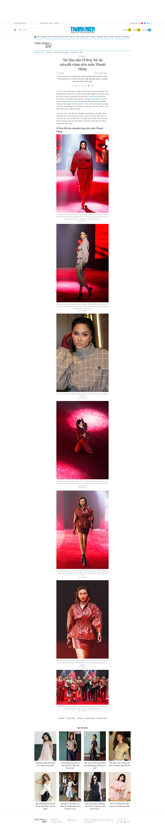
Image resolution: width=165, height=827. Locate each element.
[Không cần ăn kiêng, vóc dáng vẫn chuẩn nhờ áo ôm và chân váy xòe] (70, 786)
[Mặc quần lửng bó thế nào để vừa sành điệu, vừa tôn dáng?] (45, 786)
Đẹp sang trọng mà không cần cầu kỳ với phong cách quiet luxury (95, 806)
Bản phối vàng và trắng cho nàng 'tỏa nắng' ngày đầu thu (120, 764)
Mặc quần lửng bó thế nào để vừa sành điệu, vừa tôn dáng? (45, 806)
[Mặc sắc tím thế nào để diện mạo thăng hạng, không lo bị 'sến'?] (95, 746)
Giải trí (88, 37)
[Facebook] (145, 23)
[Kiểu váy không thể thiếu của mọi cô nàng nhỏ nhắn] (120, 786)
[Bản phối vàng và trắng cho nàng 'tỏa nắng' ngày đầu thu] (120, 746)
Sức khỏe (61, 37)
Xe (109, 37)
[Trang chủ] (35, 37)
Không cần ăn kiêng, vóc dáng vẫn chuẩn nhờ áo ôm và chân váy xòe (70, 806)
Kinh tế (49, 37)
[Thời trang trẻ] (44, 45)
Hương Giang (95, 99)
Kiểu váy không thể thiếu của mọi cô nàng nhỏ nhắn (119, 804)
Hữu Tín (62, 73)
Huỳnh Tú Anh (83, 104)
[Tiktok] (147, 23)
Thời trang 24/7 (39, 52)
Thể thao (93, 37)
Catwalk (80, 718)
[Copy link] (82, 86)
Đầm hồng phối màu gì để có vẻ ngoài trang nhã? (45, 764)
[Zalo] (150, 23)
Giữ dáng (48, 52)
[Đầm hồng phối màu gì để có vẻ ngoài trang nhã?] (45, 746)
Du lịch (77, 37)
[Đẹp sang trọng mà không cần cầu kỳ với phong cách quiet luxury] (95, 786)
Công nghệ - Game (101, 37)
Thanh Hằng (92, 96)
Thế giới (44, 37)
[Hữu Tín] (57, 73)
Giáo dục (72, 37)
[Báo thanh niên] (82, 29)
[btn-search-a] (20, 30)
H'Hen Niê (73, 101)
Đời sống (54, 37)
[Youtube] (142, 23)
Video (112, 37)
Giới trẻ (66, 37)
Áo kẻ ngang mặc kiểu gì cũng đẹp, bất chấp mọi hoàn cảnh (70, 765)
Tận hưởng (74, 52)
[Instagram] (125, 822)
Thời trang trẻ (125, 37)
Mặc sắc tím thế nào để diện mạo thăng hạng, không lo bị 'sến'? (95, 765)
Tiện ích (51, 23)
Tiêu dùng (118, 37)
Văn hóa (82, 37)
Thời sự (39, 37)
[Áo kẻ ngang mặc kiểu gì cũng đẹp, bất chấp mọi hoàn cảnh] (70, 746)
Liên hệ (57, 23)
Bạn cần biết (43, 23)
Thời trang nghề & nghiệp (61, 52)
